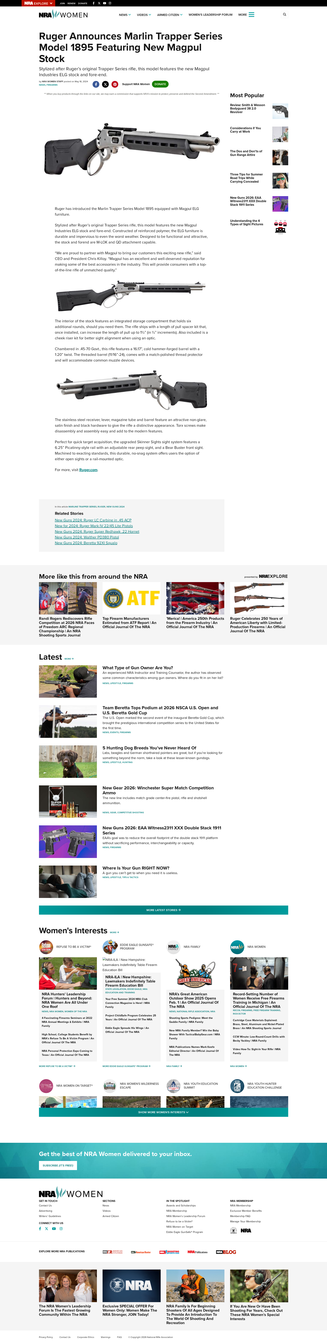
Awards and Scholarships (181, 1206)
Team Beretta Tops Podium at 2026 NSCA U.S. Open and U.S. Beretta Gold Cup (160, 710)
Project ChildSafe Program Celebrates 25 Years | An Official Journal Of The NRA (130, 1018)
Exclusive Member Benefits (246, 1211)
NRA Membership (176, 1211)
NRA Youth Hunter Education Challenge (265, 1086)
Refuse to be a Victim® (179, 1221)
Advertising (45, 1211)
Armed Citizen (168, 15)
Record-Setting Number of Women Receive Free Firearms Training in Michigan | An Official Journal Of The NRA (258, 1000)
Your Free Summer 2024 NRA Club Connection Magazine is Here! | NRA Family (127, 1003)
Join (62, 3)
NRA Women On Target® (74, 1085)
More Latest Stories (178, 910)
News (123, 15)
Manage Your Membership (245, 1221)
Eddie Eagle (134, 989)
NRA (212, 1011)
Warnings (106, 1337)
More (68, 659)
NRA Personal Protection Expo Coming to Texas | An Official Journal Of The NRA (67, 1053)
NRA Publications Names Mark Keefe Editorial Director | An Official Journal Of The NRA (194, 1051)
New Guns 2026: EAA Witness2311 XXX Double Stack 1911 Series (162, 830)
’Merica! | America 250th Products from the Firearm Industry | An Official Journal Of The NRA (195, 623)
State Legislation (115, 989)
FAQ (119, 1337)
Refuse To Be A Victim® (73, 947)
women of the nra (76, 1011)
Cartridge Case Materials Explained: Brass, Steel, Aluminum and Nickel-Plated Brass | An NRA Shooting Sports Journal (258, 1024)
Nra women (56, 1011)
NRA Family (192, 947)
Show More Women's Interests (184, 1112)
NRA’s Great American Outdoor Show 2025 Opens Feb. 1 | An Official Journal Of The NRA (194, 1000)
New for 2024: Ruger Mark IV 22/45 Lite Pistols (94, 526)
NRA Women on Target (179, 1227)
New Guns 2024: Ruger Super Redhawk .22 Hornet (97, 531)
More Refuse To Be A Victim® (56, 1066)
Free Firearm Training (266, 1010)
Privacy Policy (46, 1337)
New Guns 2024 (116, 506)
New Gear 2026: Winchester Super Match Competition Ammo (158, 790)
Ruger (101, 506)
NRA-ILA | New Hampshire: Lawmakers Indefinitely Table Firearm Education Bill (130, 981)
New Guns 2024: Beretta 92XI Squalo (86, 543)
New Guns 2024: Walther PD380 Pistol (87, 537)
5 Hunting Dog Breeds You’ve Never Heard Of (149, 747)
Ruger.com (88, 470)
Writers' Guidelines (50, 1216)
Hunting (127, 762)
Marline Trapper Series (83, 506)
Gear (113, 812)
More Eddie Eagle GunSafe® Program (125, 1066)
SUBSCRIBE (58, 1165)
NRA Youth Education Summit (201, 1086)
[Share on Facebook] (96, 82)
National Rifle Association (193, 1011)
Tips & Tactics (130, 877)
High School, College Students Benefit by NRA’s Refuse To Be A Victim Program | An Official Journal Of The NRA (68, 1038)
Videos (142, 15)
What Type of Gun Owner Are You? (138, 667)
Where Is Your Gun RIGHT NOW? (136, 868)
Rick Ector (239, 1013)
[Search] (284, 14)
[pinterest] (115, 82)
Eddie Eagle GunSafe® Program (137, 947)
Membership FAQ (240, 1216)
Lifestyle (115, 683)
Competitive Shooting (130, 812)
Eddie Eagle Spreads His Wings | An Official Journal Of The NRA (127, 1030)
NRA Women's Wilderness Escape (139, 1086)
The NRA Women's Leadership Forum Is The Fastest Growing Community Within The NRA (65, 1310)
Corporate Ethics (85, 1337)
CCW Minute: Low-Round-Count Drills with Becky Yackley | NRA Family (259, 1039)
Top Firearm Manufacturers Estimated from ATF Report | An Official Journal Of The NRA (129, 623)
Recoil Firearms (242, 1010)
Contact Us (45, 1206)
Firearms (52, 85)
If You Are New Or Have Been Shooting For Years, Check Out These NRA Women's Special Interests (256, 1312)
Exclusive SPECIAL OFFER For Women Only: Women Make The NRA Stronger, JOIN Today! (130, 1310)
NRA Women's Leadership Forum (185, 1216)
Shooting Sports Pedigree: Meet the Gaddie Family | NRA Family (191, 1020)
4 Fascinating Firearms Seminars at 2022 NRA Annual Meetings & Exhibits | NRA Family (67, 1022)
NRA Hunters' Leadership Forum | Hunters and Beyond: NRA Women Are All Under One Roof (67, 1000)
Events (114, 732)
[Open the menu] (251, 14)
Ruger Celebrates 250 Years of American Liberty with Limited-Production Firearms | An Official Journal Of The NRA (257, 625)
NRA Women (256, 947)
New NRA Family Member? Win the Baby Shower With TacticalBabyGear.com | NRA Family (194, 1034)
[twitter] (105, 82)
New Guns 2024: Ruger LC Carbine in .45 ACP (93, 520)
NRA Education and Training (126, 990)
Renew (72, 3)
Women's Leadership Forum (210, 15)
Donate (82, 3)
